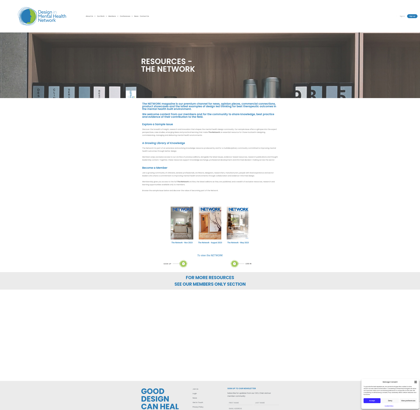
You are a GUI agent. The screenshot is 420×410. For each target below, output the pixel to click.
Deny (390, 401)
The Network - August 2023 (210, 242)
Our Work (100, 16)
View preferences (408, 401)
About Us (89, 16)
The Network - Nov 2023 (182, 242)
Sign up (412, 16)
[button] (416, 382)
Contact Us (144, 16)
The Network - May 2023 (238, 242)
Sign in (402, 16)
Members (112, 16)
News (136, 16)
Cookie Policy (389, 406)
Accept (372, 401)
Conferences (125, 16)
